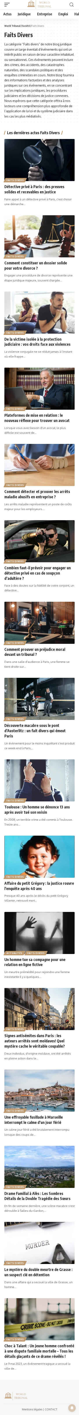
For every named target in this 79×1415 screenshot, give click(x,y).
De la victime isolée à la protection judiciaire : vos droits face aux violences (37, 342)
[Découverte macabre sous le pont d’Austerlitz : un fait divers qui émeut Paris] (39, 699)
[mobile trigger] (8, 4)
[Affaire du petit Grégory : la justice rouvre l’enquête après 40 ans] (39, 857)
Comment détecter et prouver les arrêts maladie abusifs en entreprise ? (37, 494)
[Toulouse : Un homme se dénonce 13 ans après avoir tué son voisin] (39, 780)
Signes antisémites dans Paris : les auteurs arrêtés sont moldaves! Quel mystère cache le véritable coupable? (34, 1040)
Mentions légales (32, 1409)
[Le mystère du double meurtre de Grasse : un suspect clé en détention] (39, 1243)
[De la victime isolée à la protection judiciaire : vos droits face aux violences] (39, 313)
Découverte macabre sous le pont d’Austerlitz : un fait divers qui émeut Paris (35, 730)
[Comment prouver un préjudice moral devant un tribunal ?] (39, 623)
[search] (71, 4)
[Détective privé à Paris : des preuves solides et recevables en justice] (39, 160)
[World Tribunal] (39, 4)
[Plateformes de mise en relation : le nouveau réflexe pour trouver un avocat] (39, 389)
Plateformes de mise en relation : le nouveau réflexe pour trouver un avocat (37, 418)
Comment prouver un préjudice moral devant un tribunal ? (34, 652)
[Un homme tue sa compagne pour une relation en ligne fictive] (39, 933)
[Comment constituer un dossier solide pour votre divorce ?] (39, 236)
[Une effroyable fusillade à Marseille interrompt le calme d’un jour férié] (39, 1091)
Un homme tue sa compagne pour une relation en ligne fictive (34, 962)
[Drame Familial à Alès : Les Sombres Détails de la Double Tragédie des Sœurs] (39, 1167)
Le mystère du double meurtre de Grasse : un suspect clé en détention (38, 1272)
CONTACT (51, 1409)
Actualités (14, 953)
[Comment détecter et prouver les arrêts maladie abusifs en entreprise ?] (39, 465)
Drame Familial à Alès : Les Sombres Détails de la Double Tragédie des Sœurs (37, 1196)
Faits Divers (15, 180)
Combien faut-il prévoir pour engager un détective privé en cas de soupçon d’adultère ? (37, 573)
